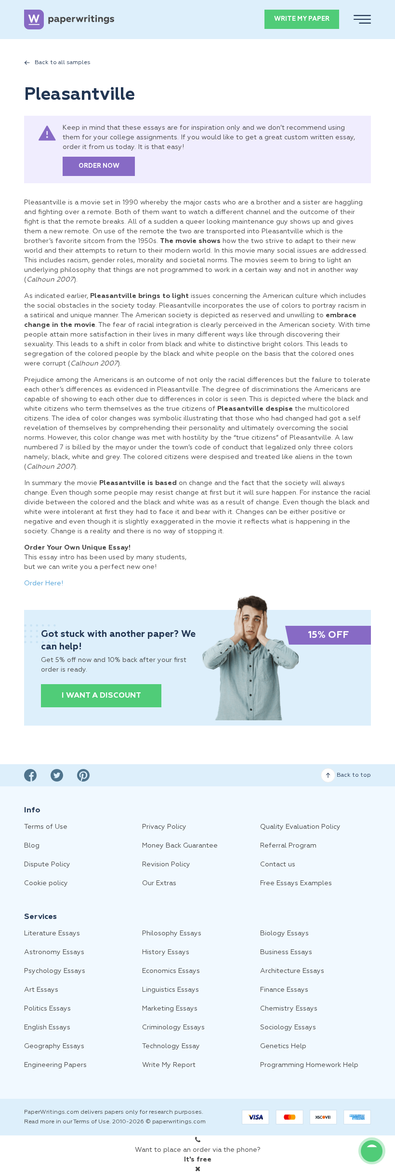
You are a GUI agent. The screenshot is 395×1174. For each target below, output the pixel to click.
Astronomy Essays (54, 952)
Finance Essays (284, 989)
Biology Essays (284, 933)
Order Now (99, 166)
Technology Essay (171, 1046)
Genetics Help (283, 1046)
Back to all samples (63, 63)
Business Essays (286, 952)
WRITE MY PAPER (301, 19)
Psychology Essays (54, 971)
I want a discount (101, 696)
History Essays (165, 952)
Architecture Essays (292, 971)
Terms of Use (45, 826)
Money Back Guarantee (180, 845)
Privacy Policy (164, 826)
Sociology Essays (288, 1027)
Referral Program (288, 845)
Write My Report (169, 1065)
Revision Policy (166, 864)
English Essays (47, 1027)
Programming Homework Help (309, 1065)
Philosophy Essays (171, 933)
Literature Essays (52, 933)
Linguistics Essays (170, 989)
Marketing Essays (170, 1008)
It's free (197, 1159)
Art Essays (41, 989)
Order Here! (43, 583)
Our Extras (159, 883)
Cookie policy (46, 883)
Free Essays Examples (296, 883)
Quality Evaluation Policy (300, 826)
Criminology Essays (173, 1027)
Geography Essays (54, 1046)
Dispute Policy (47, 864)
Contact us (277, 864)
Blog (32, 845)
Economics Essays (171, 971)
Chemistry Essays (288, 1008)
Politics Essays (47, 1008)
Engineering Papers (55, 1065)
